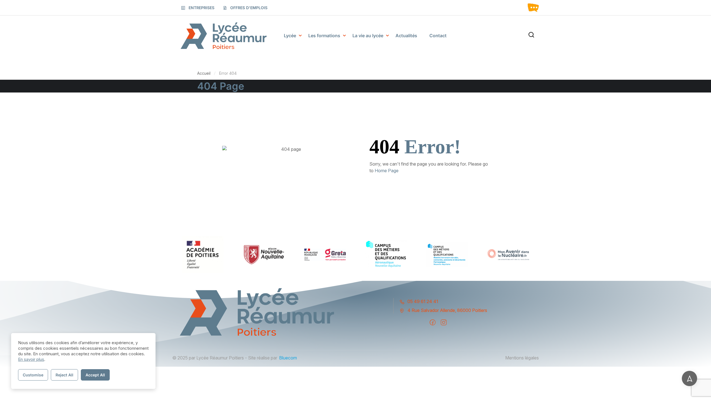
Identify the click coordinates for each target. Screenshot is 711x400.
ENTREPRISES (201, 7)
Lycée (290, 35)
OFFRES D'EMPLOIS (248, 7)
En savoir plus (31, 359)
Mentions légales (522, 358)
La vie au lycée (367, 35)
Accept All (95, 374)
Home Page (387, 170)
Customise (33, 374)
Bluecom (288, 358)
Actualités (406, 35)
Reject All (64, 374)
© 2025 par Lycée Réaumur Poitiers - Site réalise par (224, 358)
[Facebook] (432, 322)
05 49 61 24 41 (422, 301)
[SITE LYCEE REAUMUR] (223, 35)
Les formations (324, 35)
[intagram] (444, 322)
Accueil (204, 73)
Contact (438, 35)
